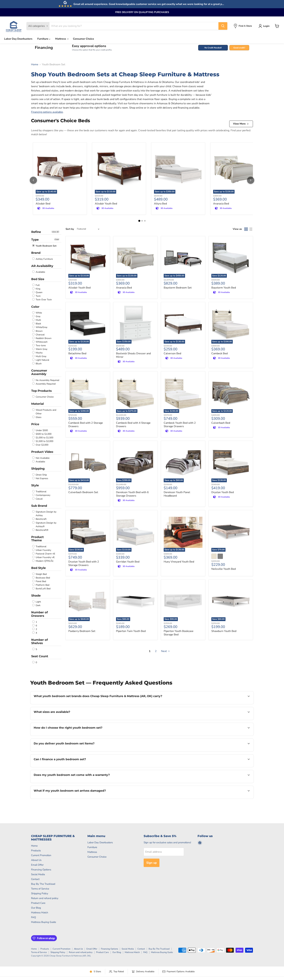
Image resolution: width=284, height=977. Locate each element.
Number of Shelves (39, 641)
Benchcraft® (41, 530)
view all (55, 231)
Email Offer (37, 864)
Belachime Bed (77, 353)
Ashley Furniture (44, 259)
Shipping (38, 468)
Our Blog (36, 907)
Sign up (151, 863)
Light (38, 601)
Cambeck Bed (219, 353)
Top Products (41, 391)
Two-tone (40, 345)
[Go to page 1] (139, 221)
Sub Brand (39, 506)
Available (40, 272)
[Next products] (250, 180)
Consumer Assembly (39, 372)
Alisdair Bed (43, 203)
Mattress (61, 39)
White (38, 312)
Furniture (43, 39)
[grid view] (246, 229)
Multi (38, 320)
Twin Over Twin (43, 299)
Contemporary (42, 495)
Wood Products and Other (45, 411)
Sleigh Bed (41, 574)
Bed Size (37, 279)
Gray (37, 316)
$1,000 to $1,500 (44, 437)
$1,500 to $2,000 (44, 441)
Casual (39, 498)
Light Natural (42, 360)
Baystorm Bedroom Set (178, 287)
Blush (38, 363)
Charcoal (40, 334)
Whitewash (41, 341)
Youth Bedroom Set (45, 245)
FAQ (33, 917)
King (37, 288)
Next (164, 651)
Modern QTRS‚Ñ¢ (44, 561)
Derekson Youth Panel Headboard (177, 494)
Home (34, 64)
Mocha (38, 352)
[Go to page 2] (142, 221)
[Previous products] (33, 180)
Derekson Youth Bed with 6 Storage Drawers (132, 494)
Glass (38, 417)
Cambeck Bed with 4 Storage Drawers (133, 424)
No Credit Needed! (213, 47)
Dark (37, 605)
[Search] (222, 26)
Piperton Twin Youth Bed (131, 631)
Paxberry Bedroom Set (81, 631)
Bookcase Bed (42, 577)
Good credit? (239, 47)
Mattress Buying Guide (43, 922)
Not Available (42, 458)
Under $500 (41, 430)
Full (37, 285)
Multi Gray (40, 356)
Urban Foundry (43, 550)
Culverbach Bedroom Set (83, 492)
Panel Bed (40, 581)
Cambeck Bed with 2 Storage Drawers (85, 424)
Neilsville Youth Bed (223, 569)
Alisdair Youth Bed (106, 203)
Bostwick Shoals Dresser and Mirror (133, 355)
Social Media (38, 874)
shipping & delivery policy (226, 751)
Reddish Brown (43, 338)
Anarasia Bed (221, 203)
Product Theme (37, 538)
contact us (144, 719)
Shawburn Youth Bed (223, 631)
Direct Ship (41, 474)
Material (37, 404)
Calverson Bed (172, 353)
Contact (35, 879)
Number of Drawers (39, 614)
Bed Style (38, 568)
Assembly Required (45, 383)
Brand (35, 253)
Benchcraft (41, 519)
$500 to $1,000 (43, 434)
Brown (39, 331)
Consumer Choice (83, 39)
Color (35, 307)
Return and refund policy (44, 898)
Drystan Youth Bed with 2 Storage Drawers (83, 563)
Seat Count (39, 656)
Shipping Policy (39, 893)
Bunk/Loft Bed (42, 588)
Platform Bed (42, 585)
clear (57, 239)
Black (38, 323)
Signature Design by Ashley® (45, 524)
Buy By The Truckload (43, 884)
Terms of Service (40, 888)
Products (36, 850)
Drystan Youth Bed (222, 492)
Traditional (40, 491)
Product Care (38, 903)
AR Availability (42, 266)
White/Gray (41, 327)
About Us (36, 860)
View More (239, 123)
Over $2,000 (41, 444)
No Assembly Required (47, 380)
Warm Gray (41, 349)
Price (35, 424)
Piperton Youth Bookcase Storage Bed (178, 632)
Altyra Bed (160, 203)
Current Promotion (41, 855)
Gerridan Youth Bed (127, 562)
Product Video (42, 452)
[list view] (250, 229)
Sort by (70, 229)
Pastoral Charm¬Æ (45, 553)
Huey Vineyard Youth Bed (179, 562)
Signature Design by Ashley (45, 513)
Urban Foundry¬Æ (45, 557)
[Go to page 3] (145, 221)
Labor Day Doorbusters (18, 39)
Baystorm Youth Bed (223, 287)
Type (35, 239)
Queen (38, 292)
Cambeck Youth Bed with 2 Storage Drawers (180, 424)
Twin (38, 296)
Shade (36, 595)
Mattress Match (39, 912)
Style (35, 485)
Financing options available (47, 112)
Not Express (41, 478)
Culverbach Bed (220, 423)
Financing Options (41, 869)
